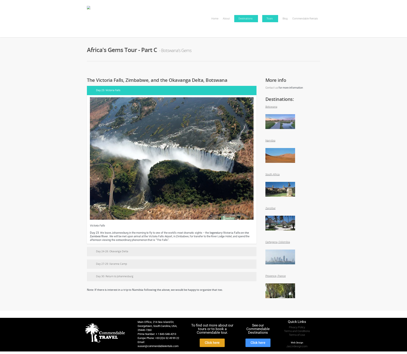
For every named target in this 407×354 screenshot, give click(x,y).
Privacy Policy (297, 327)
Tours (269, 18)
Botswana (271, 106)
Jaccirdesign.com (297, 346)
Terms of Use (297, 334)
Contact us (271, 87)
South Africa (272, 174)
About (226, 18)
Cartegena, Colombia (277, 242)
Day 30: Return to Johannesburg (114, 276)
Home (214, 18)
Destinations (245, 18)
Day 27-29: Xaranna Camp (111, 264)
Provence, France (275, 275)
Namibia (270, 140)
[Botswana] (280, 131)
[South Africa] (280, 198)
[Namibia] (280, 165)
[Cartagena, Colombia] (280, 266)
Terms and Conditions (297, 331)
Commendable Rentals (305, 18)
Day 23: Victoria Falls (108, 90)
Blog (285, 18)
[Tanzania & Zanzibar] (280, 232)
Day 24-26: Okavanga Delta (112, 251)
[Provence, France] (280, 300)
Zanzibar (270, 208)
